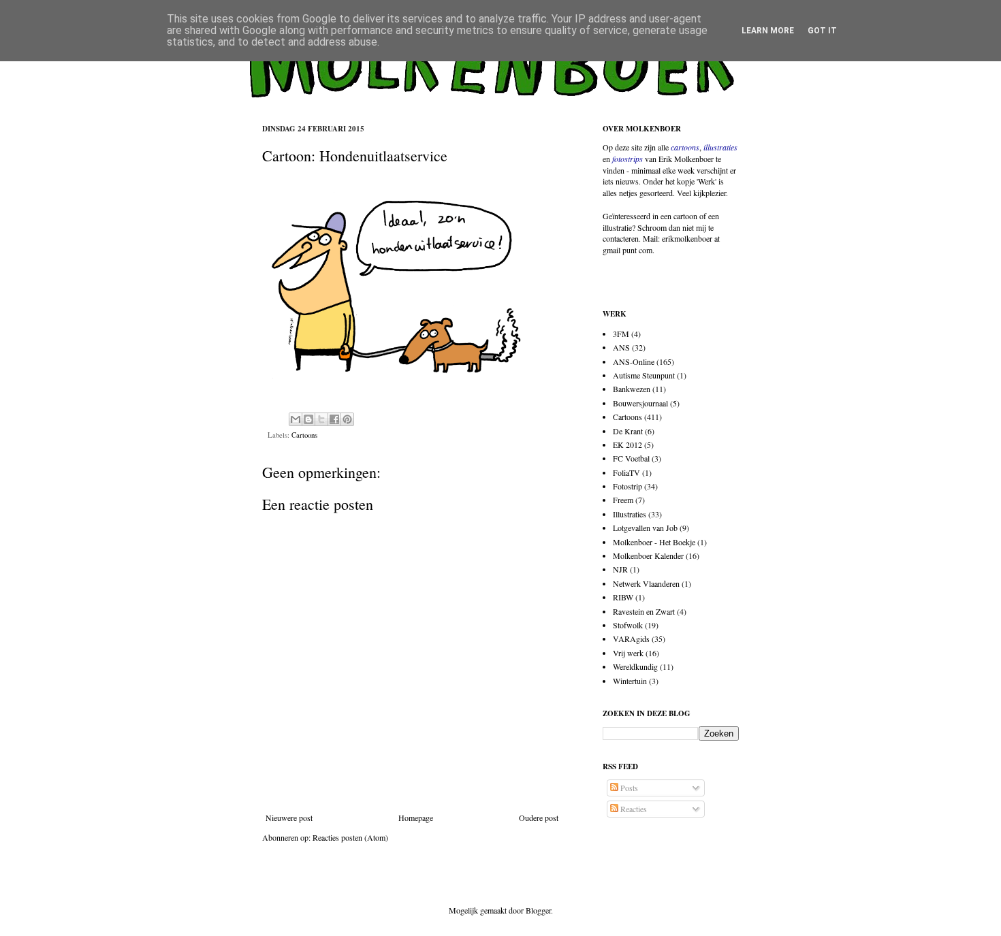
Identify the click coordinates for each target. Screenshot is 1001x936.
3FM (621, 333)
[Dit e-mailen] (295, 419)
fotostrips (627, 158)
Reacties (632, 808)
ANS (621, 347)
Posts (628, 787)
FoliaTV (626, 472)
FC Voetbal (631, 458)
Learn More (768, 30)
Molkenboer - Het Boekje (654, 541)
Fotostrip (627, 486)
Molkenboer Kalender (648, 555)
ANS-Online (633, 361)
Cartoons (304, 435)
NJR (620, 569)
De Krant (628, 430)
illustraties (720, 147)
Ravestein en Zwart (644, 611)
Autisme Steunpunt (644, 375)
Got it (822, 30)
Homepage (415, 817)
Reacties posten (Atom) (350, 837)
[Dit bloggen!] (308, 419)
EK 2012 (627, 444)
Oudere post (538, 817)
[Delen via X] (321, 419)
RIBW (623, 597)
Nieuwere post (289, 817)
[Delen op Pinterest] (347, 419)
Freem (623, 499)
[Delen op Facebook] (334, 419)
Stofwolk (628, 624)
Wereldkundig (635, 666)
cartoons (685, 147)
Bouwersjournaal (640, 403)
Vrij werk (628, 652)
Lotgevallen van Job (645, 527)
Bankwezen (631, 388)
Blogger (538, 910)
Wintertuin (630, 680)
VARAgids (631, 638)
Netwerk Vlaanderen (646, 583)
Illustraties (629, 514)
